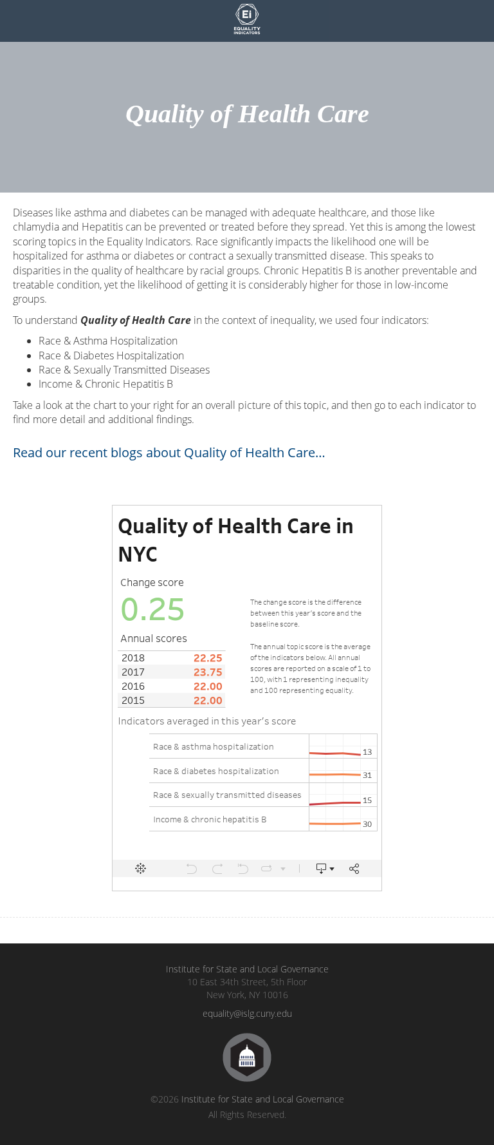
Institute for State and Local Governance (247, 969)
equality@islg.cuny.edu (247, 1013)
